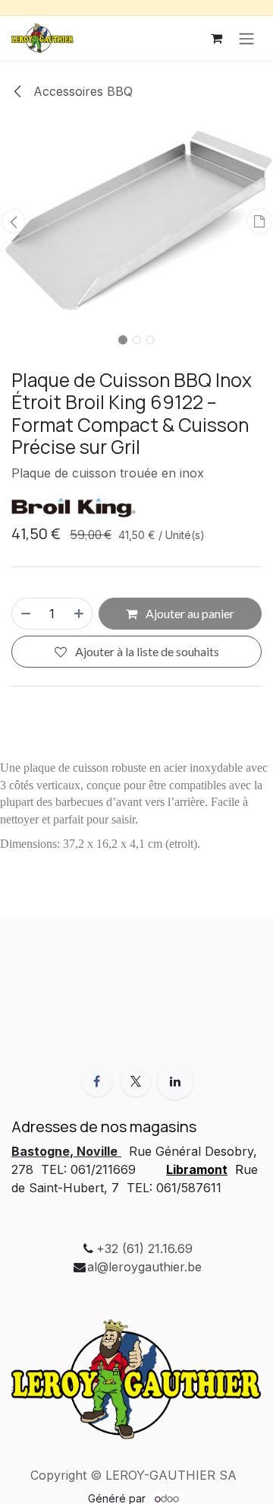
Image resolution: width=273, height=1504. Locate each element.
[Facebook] (97, 1081)
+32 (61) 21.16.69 (144, 1248)
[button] (13, 221)
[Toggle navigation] (246, 38)
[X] (136, 1081)
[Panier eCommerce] (216, 38)
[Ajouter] (80, 613)
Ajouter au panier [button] (188, 613)
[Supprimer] (25, 613)
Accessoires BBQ (81, 91)
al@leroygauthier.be (144, 1266)
